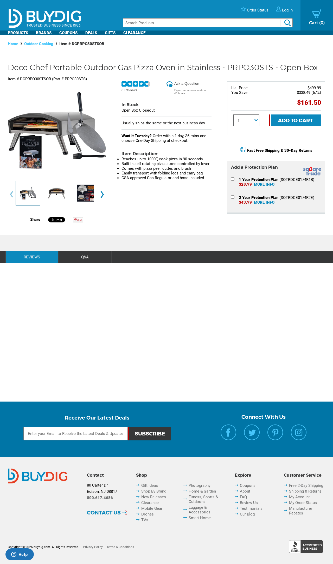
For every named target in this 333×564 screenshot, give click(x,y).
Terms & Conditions (120, 547)
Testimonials (251, 508)
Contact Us (104, 513)
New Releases (153, 497)
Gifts (110, 33)
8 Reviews (129, 90)
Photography (199, 485)
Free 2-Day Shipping (306, 485)
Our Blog (247, 514)
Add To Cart (295, 120)
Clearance (134, 33)
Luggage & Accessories (199, 509)
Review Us (249, 502)
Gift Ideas (149, 485)
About (245, 491)
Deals (91, 33)
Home (13, 43)
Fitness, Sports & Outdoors (203, 499)
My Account (299, 497)
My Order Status (303, 502)
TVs (144, 520)
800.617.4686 (100, 497)
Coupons (68, 33)
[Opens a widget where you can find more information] (19, 554)
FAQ (243, 497)
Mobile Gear (151, 508)
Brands (44, 33)
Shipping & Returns (305, 491)
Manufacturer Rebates (300, 511)
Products (18, 33)
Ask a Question (186, 83)
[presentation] (11, 194)
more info (264, 184)
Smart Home (200, 518)
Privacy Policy (93, 547)
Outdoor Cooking (38, 43)
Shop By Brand (153, 491)
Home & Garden (202, 491)
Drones (147, 514)
